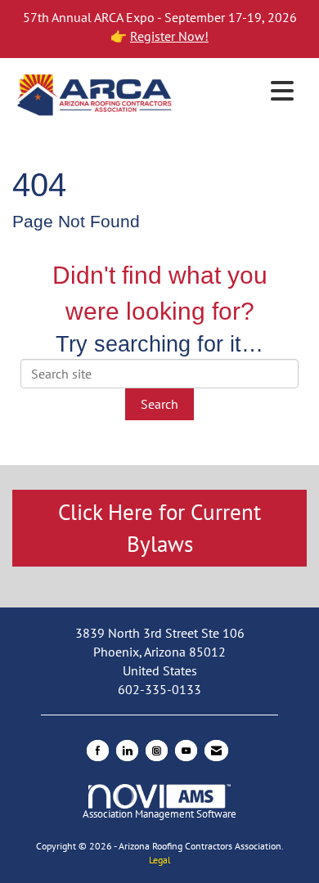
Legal (160, 860)
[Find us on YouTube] (186, 750)
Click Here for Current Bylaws (159, 527)
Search (159, 404)
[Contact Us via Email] (216, 750)
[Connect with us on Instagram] (157, 750)
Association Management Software (159, 814)
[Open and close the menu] (239, 91)
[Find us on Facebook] (98, 750)
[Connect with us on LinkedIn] (127, 750)
